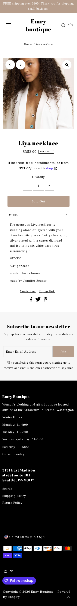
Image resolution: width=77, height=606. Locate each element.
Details (12, 215)
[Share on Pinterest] (45, 300)
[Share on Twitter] (38, 300)
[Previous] (10, 65)
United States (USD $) (25, 537)
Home (28, 44)
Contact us (28, 291)
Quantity (38, 177)
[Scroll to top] (68, 597)
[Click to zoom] (67, 65)
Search (7, 488)
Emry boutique (38, 25)
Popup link (47, 291)
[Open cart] (70, 25)
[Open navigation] (11, 25)
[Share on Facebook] (31, 300)
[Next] (20, 65)
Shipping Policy (14, 495)
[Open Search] (63, 25)
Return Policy (12, 502)
